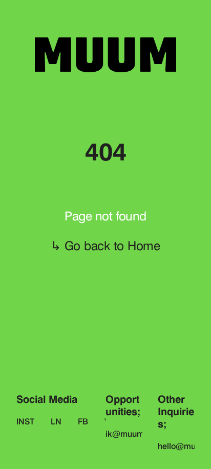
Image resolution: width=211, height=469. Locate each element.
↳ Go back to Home (105, 245)
